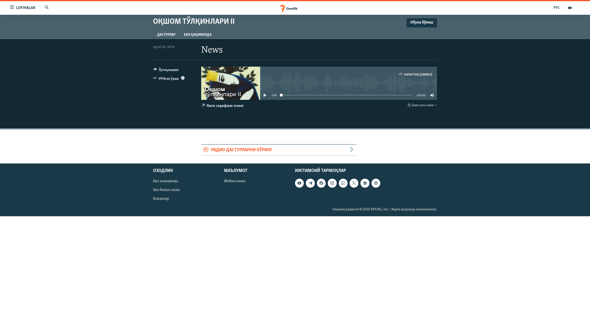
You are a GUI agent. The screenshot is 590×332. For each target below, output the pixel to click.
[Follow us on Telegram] (310, 183)
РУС (557, 8)
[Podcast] (376, 183)
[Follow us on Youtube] (299, 183)
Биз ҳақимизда (198, 35)
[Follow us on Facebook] (321, 183)
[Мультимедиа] (570, 8)
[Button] (166, 71)
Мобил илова (234, 181)
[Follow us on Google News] (364, 183)
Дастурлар (166, 35)
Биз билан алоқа (166, 190)
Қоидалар (161, 199)
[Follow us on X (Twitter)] (354, 183)
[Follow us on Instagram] (332, 183)
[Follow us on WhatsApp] (343, 183)
